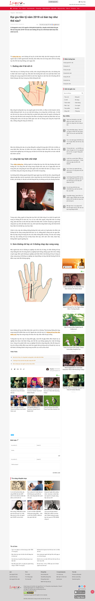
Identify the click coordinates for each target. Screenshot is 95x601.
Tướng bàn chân (67, 83)
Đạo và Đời (53, 8)
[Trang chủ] (11, 8)
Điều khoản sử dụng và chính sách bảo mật (37, 598)
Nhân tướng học (46, 8)
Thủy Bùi (52, 369)
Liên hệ (48, 598)
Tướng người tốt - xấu (68, 62)
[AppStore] (79, 598)
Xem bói (77, 4)
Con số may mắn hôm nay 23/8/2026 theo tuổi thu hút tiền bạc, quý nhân (74, 189)
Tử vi (20, 8)
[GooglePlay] (79, 593)
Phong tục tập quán (76, 574)
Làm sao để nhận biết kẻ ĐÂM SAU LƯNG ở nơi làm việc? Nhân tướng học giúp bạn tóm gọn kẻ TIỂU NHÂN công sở (51, 515)
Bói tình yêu (59, 579)
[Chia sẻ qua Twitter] (15, 369)
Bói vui (24, 8)
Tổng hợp (77, 111)
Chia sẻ (81, 267)
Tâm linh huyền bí (76, 579)
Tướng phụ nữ (66, 66)
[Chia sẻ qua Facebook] (11, 369)
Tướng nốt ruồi (66, 76)
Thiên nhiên (67, 102)
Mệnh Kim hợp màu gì (46, 581)
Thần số (68, 8)
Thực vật (66, 97)
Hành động (77, 102)
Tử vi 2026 (27, 574)
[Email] (21, 369)
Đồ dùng (77, 100)
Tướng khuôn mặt (67, 73)
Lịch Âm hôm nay (13, 576)
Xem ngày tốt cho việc (15, 579)
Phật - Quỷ (66, 105)
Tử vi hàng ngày (29, 576)
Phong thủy (38, 8)
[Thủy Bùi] (47, 369)
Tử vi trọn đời (28, 579)
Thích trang (68, 267)
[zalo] (18, 369)
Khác (78, 8)
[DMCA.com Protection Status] (29, 593)
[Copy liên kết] (24, 369)
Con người (77, 105)
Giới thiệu (26, 598)
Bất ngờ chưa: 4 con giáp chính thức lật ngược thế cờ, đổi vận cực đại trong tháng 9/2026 (75, 207)
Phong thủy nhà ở (45, 579)
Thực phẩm (67, 108)
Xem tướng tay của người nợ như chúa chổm (24, 363)
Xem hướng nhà (44, 574)
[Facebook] (79, 586)
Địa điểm (77, 108)
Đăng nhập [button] (83, 2)
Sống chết (66, 111)
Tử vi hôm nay (59, 574)
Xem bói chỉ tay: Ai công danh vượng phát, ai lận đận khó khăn (28, 357)
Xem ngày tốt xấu (14, 574)
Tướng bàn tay (66, 80)
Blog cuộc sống (61, 8)
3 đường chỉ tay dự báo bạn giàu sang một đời (24, 360)
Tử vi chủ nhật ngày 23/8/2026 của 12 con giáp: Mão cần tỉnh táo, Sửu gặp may (75, 141)
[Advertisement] (32, 42)
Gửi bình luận (56, 472)
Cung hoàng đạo (31, 8)
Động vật (77, 97)
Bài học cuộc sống (76, 576)
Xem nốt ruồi (72, 4)
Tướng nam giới (66, 69)
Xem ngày (15, 8)
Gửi (59, 455)
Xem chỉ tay (83, 4)
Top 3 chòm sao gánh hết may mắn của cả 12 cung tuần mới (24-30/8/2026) (75, 170)
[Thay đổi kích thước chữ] (37, 24)
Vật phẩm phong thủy (46, 576)
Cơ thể (66, 100)
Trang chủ (12, 12)
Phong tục (73, 8)
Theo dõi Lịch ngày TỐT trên (46, 24)
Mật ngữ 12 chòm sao (61, 576)
